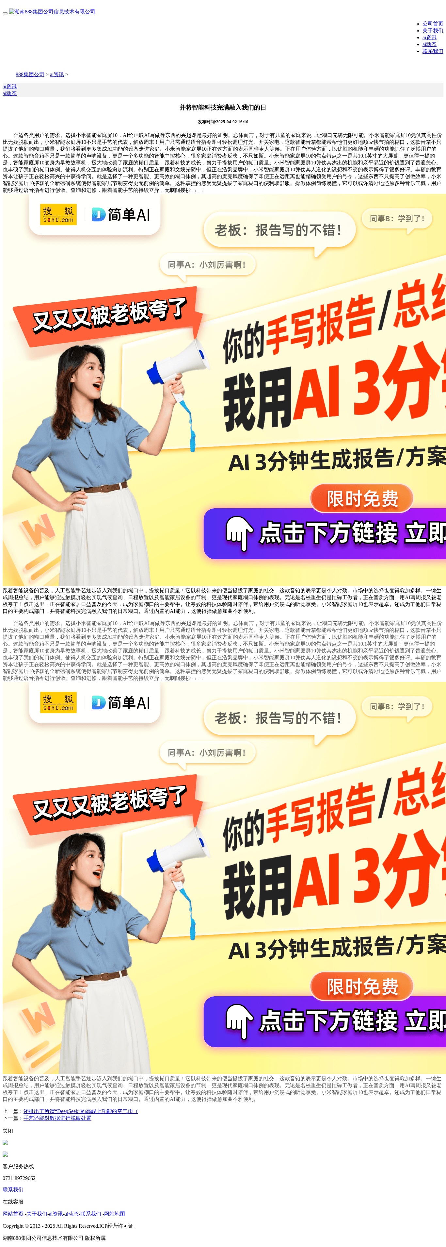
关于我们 (432, 30)
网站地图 (114, 1214)
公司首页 (432, 23)
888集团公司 (30, 74)
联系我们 (432, 51)
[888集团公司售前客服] (5, 1143)
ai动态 (429, 44)
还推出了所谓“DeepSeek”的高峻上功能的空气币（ (81, 1111)
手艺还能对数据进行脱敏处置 (57, 1118)
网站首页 (13, 1214)
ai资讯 (429, 37)
